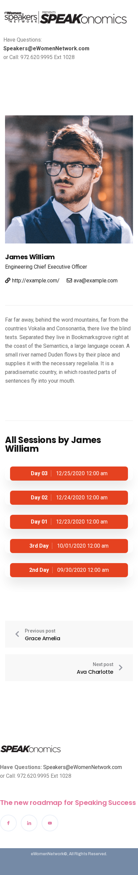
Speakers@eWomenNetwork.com (46, 48)
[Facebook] (8, 823)
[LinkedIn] (29, 823)
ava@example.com (96, 280)
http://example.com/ (36, 280)
